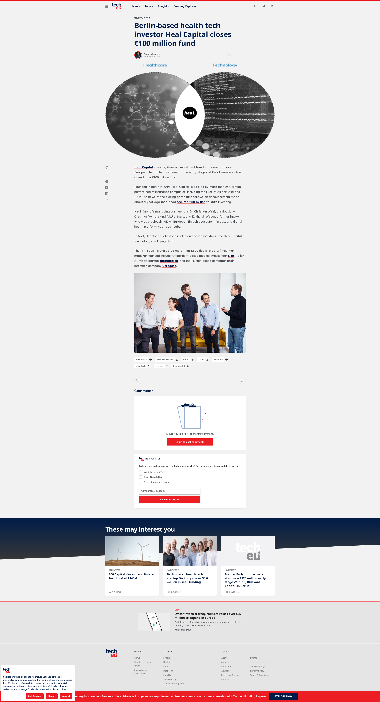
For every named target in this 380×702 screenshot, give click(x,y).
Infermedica (169, 261)
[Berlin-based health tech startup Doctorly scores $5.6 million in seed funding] (190, 551)
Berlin (186, 359)
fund (201, 359)
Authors (225, 662)
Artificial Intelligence (173, 683)
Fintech (167, 658)
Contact (225, 679)
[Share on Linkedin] (106, 193)
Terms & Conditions (259, 675)
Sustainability (169, 679)
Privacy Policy (257, 670)
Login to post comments (190, 442)
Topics (149, 6)
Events (253, 658)
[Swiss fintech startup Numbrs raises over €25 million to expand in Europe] (154, 622)
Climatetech (115, 570)
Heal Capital (143, 167)
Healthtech (141, 359)
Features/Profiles (165, 359)
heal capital (179, 366)
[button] (190, 313)
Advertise (226, 670)
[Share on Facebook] (106, 181)
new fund (218, 359)
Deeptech (168, 670)
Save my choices (169, 499)
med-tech (141, 366)
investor (159, 366)
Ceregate (169, 266)
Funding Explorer (185, 6)
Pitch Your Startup (230, 675)
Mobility (167, 675)
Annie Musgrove (183, 629)
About (224, 658)
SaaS (165, 666)
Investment (141, 18)
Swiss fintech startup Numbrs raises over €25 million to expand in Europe (208, 616)
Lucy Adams (115, 591)
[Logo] (118, 6)
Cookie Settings (257, 666)
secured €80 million (191, 202)
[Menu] (106, 6)
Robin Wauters (174, 591)
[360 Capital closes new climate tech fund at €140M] (132, 551)
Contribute (226, 666)
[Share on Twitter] (106, 187)
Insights (163, 6)
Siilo (231, 256)
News (136, 6)
